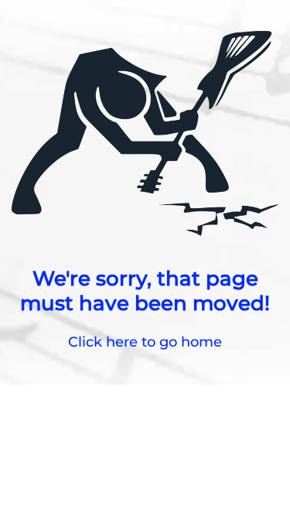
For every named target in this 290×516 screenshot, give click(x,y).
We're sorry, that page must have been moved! (145, 290)
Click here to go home (145, 341)
